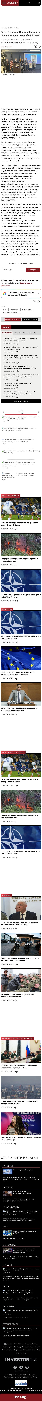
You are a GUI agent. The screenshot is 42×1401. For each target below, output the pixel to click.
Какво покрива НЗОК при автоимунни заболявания (22, 1192)
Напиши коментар (12, 319)
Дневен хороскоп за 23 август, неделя (27, 429)
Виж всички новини (21, 401)
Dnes (15, 1344)
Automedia (9, 1245)
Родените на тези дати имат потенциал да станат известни (27, 463)
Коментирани (29, 333)
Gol (5, 1227)
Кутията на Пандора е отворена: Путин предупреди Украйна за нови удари (21, 376)
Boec (38, 1350)
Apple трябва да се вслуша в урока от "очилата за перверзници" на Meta (25, 1213)
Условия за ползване (28, 1377)
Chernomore (27, 1350)
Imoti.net (36, 1347)
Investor (8, 1166)
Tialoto (7, 1265)
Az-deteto (10, 1350)
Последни (7, 333)
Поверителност (11, 1377)
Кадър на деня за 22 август (22, 1170)
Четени (17, 333)
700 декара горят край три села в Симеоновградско (18, 384)
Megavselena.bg (21, 1353)
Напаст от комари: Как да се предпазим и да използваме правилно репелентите (18, 1200)
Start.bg (20, 1350)
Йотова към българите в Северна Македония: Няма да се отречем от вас (20, 367)
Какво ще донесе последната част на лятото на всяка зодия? (25, 1329)
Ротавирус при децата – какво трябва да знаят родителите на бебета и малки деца (20, 1299)
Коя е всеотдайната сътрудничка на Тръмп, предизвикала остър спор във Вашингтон (19, 1219)
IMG (5, 1344)
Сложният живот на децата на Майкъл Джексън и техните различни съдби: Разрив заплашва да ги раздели (21, 1278)
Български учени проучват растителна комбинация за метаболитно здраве (23, 1292)
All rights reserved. (18, 1389)
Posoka (34, 1350)
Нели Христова (6, 47)
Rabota (4, 1350)
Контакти (22, 1375)
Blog (15, 1350)
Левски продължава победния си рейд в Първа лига (24, 1232)
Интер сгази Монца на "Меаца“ (14, 1238)
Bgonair (8, 1187)
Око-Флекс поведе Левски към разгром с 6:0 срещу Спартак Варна (20, 340)
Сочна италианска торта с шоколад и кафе (25, 440)
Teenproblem (11, 1324)
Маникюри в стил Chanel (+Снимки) (28, 451)
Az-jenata (8, 1306)
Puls (6, 1286)
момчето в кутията (11, 313)
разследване (27, 309)
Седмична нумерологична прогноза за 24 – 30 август (25, 474)
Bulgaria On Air (31, 1344)
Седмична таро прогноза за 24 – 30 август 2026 (28, 418)
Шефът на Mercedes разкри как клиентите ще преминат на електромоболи (24, 1250)
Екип (14, 1375)
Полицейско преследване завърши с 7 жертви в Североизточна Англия (19, 393)
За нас (8, 1375)
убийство (14, 309)
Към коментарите (30, 319)
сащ (4, 309)
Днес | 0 (28, 2)
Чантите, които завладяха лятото (16, 1335)
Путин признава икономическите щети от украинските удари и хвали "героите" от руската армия (21, 1179)
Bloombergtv (11, 1207)
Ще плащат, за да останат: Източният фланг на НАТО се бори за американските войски (21, 358)
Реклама (32, 1375)
